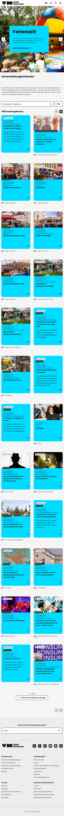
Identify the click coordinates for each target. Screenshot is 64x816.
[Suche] (59, 730)
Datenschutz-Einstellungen (43, 797)
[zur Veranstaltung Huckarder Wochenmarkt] (15, 278)
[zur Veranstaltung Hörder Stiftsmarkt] (48, 230)
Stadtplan (4, 789)
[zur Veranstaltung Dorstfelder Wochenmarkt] (15, 230)
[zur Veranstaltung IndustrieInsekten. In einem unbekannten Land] (15, 519)
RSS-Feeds (4, 797)
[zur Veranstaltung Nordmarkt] (48, 182)
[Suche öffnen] (56, 3)
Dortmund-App (39, 760)
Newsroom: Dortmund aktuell (10, 766)
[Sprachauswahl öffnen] (46, 3)
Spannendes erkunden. (21, 48)
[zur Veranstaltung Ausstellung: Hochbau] (15, 374)
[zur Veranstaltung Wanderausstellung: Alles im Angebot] (48, 374)
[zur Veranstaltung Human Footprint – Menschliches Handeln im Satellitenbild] (15, 567)
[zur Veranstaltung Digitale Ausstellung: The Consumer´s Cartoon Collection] (48, 134)
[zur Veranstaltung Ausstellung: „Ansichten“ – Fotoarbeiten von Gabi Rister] (48, 326)
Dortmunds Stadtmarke (41, 777)
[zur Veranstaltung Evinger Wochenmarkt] (15, 182)
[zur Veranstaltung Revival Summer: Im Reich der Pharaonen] (48, 470)
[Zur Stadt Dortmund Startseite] (12, 3)
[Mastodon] (45, 746)
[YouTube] (55, 746)
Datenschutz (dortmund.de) (43, 792)
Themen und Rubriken (8, 763)
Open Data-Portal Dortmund (10, 792)
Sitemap (4, 786)
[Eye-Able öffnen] (51, 3)
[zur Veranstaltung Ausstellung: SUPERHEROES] (15, 615)
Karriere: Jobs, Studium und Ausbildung (46, 766)
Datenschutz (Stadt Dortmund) (44, 795)
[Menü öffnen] (60, 3)
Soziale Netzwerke (40, 768)
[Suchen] (50, 104)
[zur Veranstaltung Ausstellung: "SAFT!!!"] (15, 663)
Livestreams (38, 771)
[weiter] (61, 39)
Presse (36, 763)
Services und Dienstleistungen (11, 760)
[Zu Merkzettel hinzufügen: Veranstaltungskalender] (56, 710)
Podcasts (37, 774)
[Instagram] (39, 746)
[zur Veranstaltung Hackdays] (48, 422)
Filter (58, 104)
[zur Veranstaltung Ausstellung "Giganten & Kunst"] (15, 422)
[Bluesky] (50, 746)
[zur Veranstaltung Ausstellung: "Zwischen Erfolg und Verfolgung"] (15, 134)
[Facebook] (34, 746)
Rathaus (4, 771)
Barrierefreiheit (6, 795)
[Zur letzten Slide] (3, 39)
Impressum (37, 789)
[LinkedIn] (61, 746)
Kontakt (36, 786)
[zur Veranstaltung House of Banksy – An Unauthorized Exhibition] (48, 567)
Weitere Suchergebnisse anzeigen (33, 698)
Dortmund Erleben (7, 768)
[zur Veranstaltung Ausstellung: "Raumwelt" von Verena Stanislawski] (48, 519)
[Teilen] (61, 710)
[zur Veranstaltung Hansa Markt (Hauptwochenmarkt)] (48, 278)
